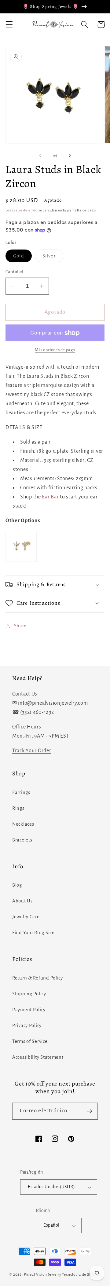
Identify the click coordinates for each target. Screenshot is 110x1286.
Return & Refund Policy (37, 978)
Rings (18, 808)
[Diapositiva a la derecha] (69, 155)
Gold (22, 258)
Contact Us (24, 694)
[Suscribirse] (89, 1111)
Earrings (21, 792)
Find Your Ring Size (33, 932)
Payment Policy (29, 1009)
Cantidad (15, 272)
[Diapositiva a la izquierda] (40, 155)
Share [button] (20, 625)
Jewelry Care (26, 916)
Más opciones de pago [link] (55, 350)
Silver (52, 258)
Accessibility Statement (38, 1057)
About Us (22, 900)
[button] (9, 24)
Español (51, 1225)
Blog (17, 885)
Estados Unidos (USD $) (51, 1187)
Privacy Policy (27, 1025)
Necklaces (23, 824)
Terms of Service (30, 1041)
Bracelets (22, 840)
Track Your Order (31, 750)
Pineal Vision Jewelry (42, 1274)
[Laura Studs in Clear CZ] (21, 561)
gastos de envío (25, 210)
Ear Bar (50, 497)
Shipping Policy (29, 993)
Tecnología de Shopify (81, 1274)
